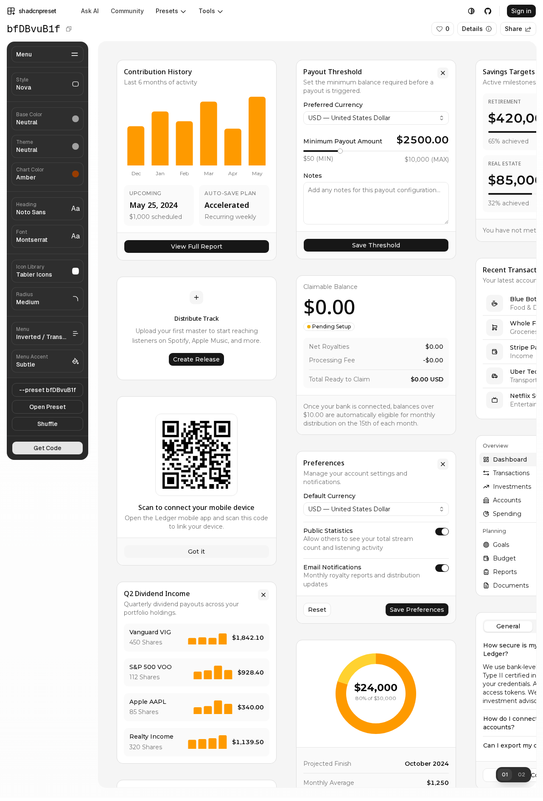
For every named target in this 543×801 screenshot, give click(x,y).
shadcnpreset (37, 10)
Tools (207, 10)
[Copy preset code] (69, 29)
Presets (167, 10)
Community (127, 10)
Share (513, 28)
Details (472, 28)
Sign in (521, 10)
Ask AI (90, 10)
